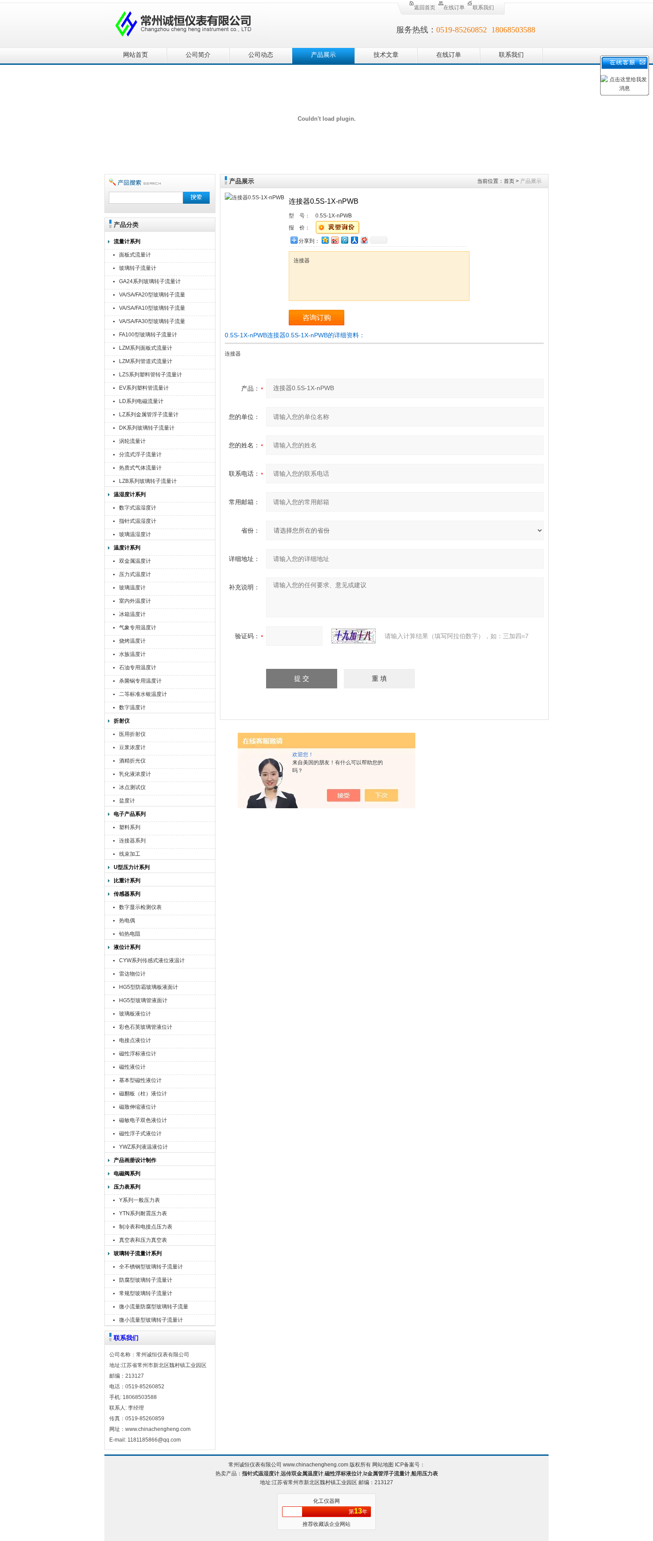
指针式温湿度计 (137, 521)
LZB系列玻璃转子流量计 (148, 481)
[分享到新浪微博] (334, 239)
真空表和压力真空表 (143, 1240)
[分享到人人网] (354, 239)
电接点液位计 (135, 1040)
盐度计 (127, 801)
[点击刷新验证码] (353, 636)
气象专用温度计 (137, 627)
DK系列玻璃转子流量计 (147, 428)
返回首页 (424, 7)
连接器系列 (132, 841)
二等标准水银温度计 (143, 694)
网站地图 (383, 1465)
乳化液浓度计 (135, 774)
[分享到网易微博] (364, 239)
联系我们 (483, 7)
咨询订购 (317, 317)
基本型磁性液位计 (140, 1080)
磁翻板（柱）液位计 (143, 1094)
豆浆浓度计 (132, 747)
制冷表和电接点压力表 (145, 1227)
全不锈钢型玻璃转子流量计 (151, 1267)
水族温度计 (132, 654)
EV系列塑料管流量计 (144, 388)
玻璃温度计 (132, 588)
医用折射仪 (132, 734)
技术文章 (386, 54)
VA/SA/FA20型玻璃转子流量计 (152, 296)
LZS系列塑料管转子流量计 (150, 374)
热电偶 (127, 920)
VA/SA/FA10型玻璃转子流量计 (152, 309)
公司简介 (198, 54)
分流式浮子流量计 (140, 454)
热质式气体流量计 (140, 468)
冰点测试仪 (132, 787)
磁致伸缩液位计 (137, 1107)
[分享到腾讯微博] (344, 239)
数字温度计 (132, 707)
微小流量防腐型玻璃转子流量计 (153, 1308)
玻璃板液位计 (135, 1014)
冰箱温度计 (132, 614)
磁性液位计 (132, 1067)
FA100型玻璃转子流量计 (148, 335)
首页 (509, 181)
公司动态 (260, 54)
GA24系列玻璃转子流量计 (150, 281)
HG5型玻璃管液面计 (143, 1000)
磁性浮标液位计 (137, 1054)
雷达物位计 (132, 974)
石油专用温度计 (137, 667)
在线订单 (454, 7)
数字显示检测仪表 (140, 907)
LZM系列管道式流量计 (145, 361)
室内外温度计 (135, 601)
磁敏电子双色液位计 (143, 1120)
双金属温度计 (135, 561)
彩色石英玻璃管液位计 (145, 1027)
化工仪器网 (326, 1501)
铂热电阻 (129, 934)
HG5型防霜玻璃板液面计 (148, 987)
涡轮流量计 (132, 441)
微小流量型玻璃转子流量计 (151, 1320)
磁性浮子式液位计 (140, 1133)
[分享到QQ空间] (325, 239)
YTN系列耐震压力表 (143, 1213)
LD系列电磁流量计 (141, 401)
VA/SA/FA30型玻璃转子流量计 (152, 322)
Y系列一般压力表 (139, 1200)
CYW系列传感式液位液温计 (152, 960)
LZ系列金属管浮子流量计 (149, 414)
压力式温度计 (135, 574)
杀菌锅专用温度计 (140, 681)
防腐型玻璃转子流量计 (145, 1280)
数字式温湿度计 (137, 508)
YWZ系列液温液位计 (143, 1147)
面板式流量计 (135, 255)
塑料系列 (129, 827)
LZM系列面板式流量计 (145, 348)
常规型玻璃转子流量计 (145, 1293)
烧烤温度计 (132, 641)
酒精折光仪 (132, 761)
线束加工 (129, 854)
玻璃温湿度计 (135, 534)
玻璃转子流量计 (137, 268)
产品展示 (323, 54)
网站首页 (135, 54)
